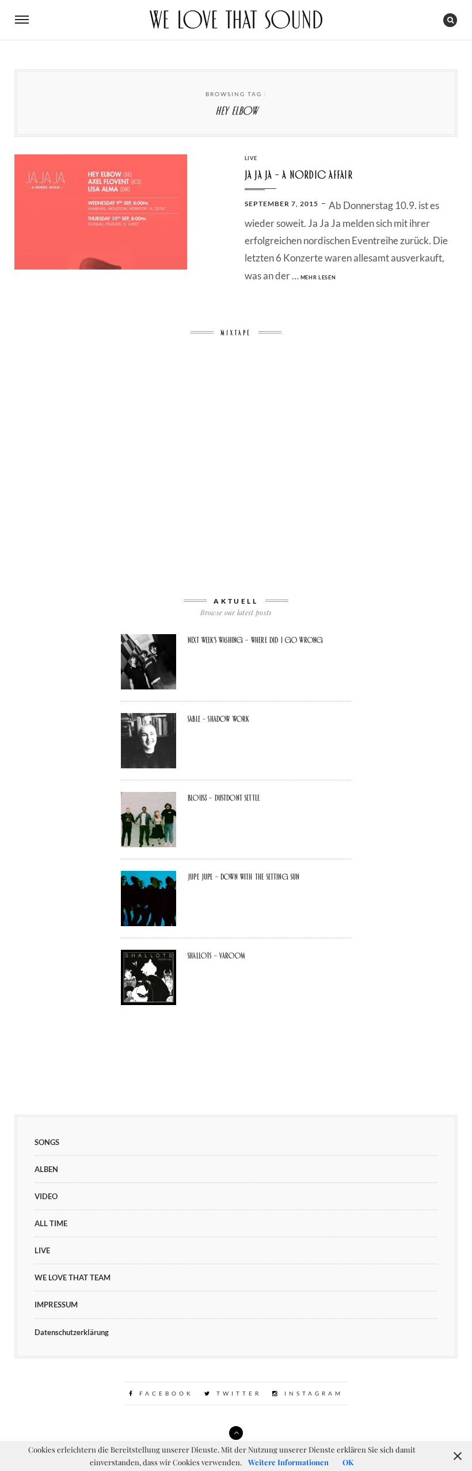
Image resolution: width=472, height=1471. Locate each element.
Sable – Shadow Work (218, 718)
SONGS (47, 1142)
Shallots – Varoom (216, 955)
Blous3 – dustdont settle (224, 797)
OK (347, 1462)
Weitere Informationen (288, 1462)
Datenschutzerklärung (72, 1332)
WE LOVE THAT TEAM (73, 1277)
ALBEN (46, 1169)
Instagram (311, 1393)
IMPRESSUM (56, 1304)
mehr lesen (318, 277)
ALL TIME (51, 1223)
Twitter (236, 1393)
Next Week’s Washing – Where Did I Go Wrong (255, 639)
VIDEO (46, 1196)
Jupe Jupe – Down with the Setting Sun (243, 876)
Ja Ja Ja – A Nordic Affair (298, 175)
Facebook (164, 1393)
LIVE (251, 158)
